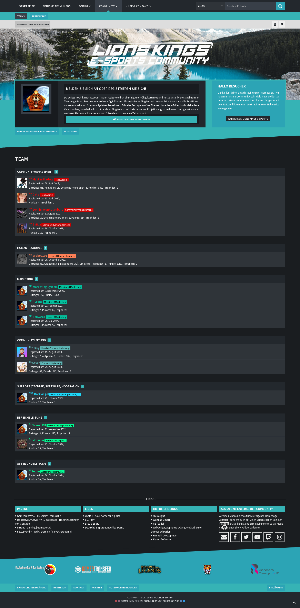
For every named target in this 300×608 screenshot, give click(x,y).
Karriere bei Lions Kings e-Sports (248, 118)
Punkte (92, 187)
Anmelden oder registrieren (33, 24)
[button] (210, 6)
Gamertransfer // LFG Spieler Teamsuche (39, 516)
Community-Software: (150, 597)
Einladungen (65, 263)
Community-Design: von (150, 600)
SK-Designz (159, 516)
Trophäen (110, 187)
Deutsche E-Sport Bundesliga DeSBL (104, 527)
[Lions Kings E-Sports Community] (150, 54)
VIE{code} (158, 523)
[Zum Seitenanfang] (294, 602)
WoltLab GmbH (161, 520)
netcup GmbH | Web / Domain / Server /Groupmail (44, 531)
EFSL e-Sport (92, 523)
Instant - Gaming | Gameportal (34, 527)
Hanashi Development (165, 535)
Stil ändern (276, 587)
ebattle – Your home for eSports (102, 516)
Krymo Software (162, 539)
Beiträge (33, 187)
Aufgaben (50, 187)
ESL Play (89, 520)
